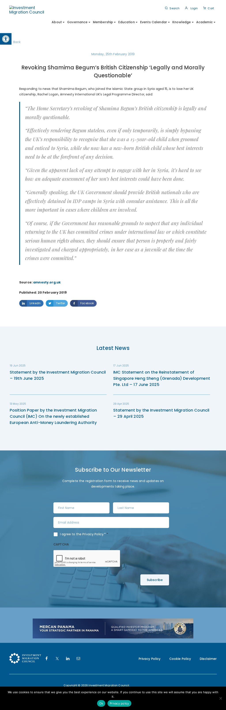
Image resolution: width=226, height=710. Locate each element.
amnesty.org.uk (47, 282)
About (57, 22)
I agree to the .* (84, 534)
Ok (101, 703)
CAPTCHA (61, 544)
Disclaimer (208, 659)
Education (126, 22)
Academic (204, 22)
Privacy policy (119, 703)
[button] (5, 39)
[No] (220, 698)
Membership (103, 22)
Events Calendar (153, 22)
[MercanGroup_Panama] (113, 628)
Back (17, 42)
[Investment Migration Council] (29, 9)
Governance (77, 22)
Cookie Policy (180, 659)
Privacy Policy (93, 534)
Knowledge (181, 22)
